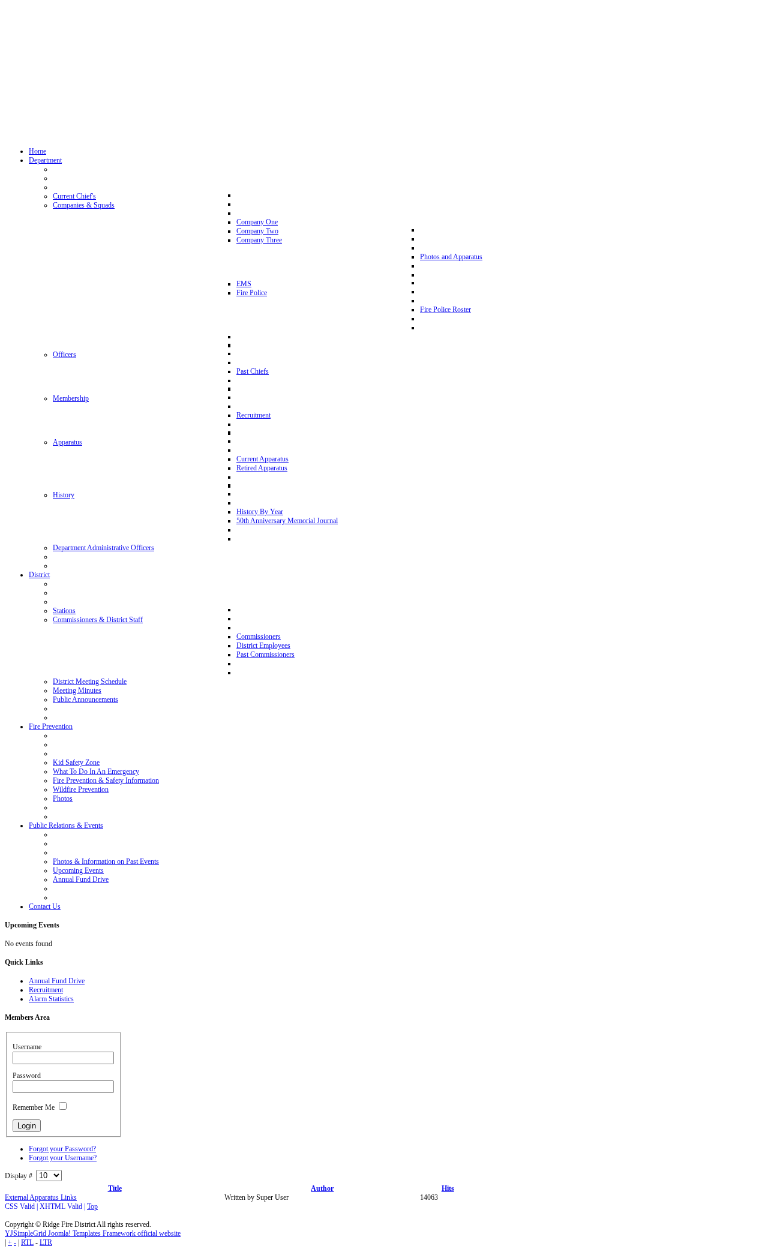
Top (92, 1206)
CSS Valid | (22, 1206)
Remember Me (34, 1107)
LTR (46, 1242)
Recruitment (46, 990)
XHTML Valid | (63, 1206)
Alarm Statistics (51, 999)
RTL (27, 1242)
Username (27, 1047)
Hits (448, 1188)
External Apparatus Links (41, 1197)
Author (322, 1188)
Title (115, 1188)
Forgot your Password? (62, 1149)
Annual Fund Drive (57, 981)
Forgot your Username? (63, 1158)
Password (27, 1075)
